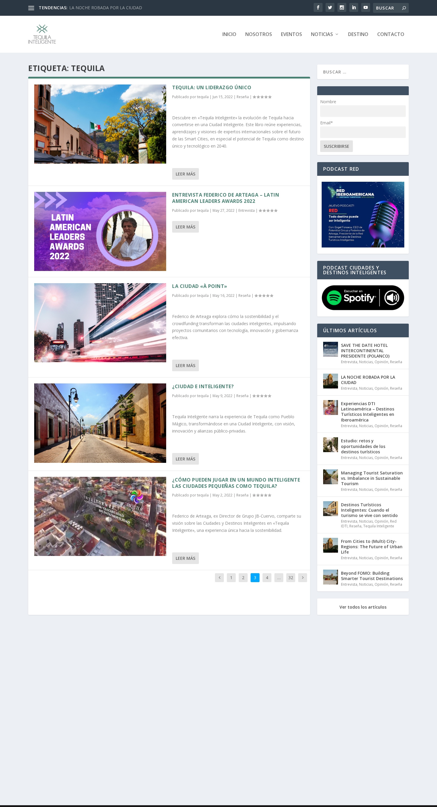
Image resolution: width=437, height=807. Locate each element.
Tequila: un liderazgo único (211, 87)
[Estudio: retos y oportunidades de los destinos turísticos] (330, 444)
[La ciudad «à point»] (100, 322)
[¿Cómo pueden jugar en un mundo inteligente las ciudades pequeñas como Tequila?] (100, 516)
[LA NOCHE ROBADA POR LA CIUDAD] (330, 381)
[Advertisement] (206, 711)
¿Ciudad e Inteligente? (203, 386)
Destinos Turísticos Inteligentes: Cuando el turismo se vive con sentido (369, 510)
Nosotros (258, 34)
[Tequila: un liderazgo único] (100, 124)
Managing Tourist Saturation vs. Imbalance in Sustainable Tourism (372, 478)
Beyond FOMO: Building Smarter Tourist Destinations (372, 575)
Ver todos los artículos (362, 607)
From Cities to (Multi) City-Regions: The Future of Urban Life (372, 546)
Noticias (322, 34)
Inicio (229, 34)
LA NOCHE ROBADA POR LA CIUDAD (105, 7)
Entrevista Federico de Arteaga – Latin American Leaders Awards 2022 (225, 198)
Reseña (243, 96)
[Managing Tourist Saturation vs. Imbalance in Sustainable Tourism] (330, 476)
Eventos (291, 34)
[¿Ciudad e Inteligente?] (100, 423)
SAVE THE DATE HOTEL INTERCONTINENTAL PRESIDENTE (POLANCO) (365, 350)
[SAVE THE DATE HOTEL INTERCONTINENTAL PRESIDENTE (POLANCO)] (330, 349)
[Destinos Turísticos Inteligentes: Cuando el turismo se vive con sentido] (330, 508)
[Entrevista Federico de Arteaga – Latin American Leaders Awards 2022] (100, 231)
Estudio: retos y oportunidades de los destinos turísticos (363, 446)
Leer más (185, 174)
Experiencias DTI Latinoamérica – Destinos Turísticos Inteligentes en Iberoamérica (367, 412)
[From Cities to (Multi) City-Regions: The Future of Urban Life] (330, 545)
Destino (358, 34)
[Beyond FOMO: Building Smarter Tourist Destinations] (330, 577)
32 (290, 577)
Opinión (381, 361)
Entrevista (246, 210)
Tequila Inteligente (378, 526)
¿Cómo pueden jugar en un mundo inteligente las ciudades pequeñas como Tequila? (236, 483)
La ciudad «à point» (199, 286)
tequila (203, 96)
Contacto (390, 34)
